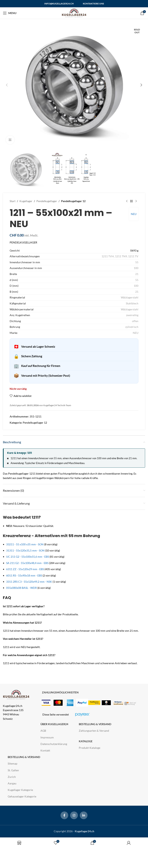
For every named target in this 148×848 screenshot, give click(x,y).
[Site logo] (74, 12)
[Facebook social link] (64, 815)
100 (136, 268)
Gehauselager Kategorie (22, 796)
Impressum (47, 737)
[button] (7, 85)
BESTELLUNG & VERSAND (95, 724)
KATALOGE (85, 741)
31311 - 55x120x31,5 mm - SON (25, 550)
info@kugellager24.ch (59, 3)
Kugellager (25, 201)
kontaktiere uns (93, 3)
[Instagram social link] (74, 815)
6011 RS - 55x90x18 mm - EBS (24, 575)
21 (136, 274)
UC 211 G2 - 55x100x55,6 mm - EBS (27, 556)
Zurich (12, 776)
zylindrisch (131, 326)
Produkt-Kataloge (89, 747)
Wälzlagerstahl (129, 297)
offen (135, 321)
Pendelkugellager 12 (73, 201)
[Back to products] (131, 201)
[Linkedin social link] (83, 815)
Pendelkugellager (46, 201)
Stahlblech (132, 303)
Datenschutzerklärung (53, 744)
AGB (43, 730)
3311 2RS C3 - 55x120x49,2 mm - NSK (29, 581)
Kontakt (45, 750)
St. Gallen (13, 770)
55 (136, 262)
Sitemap (12, 763)
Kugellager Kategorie (20, 789)
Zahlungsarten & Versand (94, 730)
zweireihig (132, 315)
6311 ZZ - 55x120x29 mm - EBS (25, 569)
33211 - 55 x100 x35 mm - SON (25, 544)
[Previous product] (126, 201)
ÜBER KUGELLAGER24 (54, 724)
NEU (133, 214)
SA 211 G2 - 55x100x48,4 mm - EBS (27, 563)
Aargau (12, 783)
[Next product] (136, 201)
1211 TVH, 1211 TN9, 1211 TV (120, 256)
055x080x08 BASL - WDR (21, 587)
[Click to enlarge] (10, 140)
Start (12, 201)
